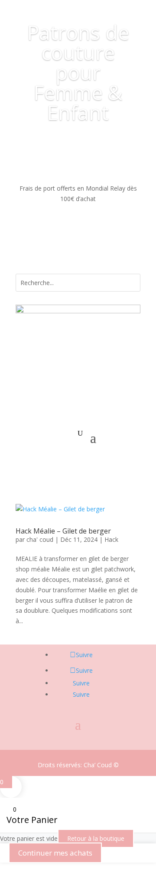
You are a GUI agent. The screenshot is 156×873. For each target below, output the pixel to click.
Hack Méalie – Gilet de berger (63, 531)
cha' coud (39, 539)
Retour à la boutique (95, 838)
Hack (111, 539)
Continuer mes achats (55, 853)
